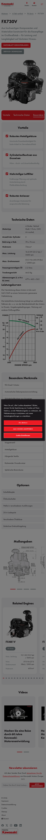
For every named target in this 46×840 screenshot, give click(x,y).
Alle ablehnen (23, 423)
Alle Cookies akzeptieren (23, 429)
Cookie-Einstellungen (23, 435)
